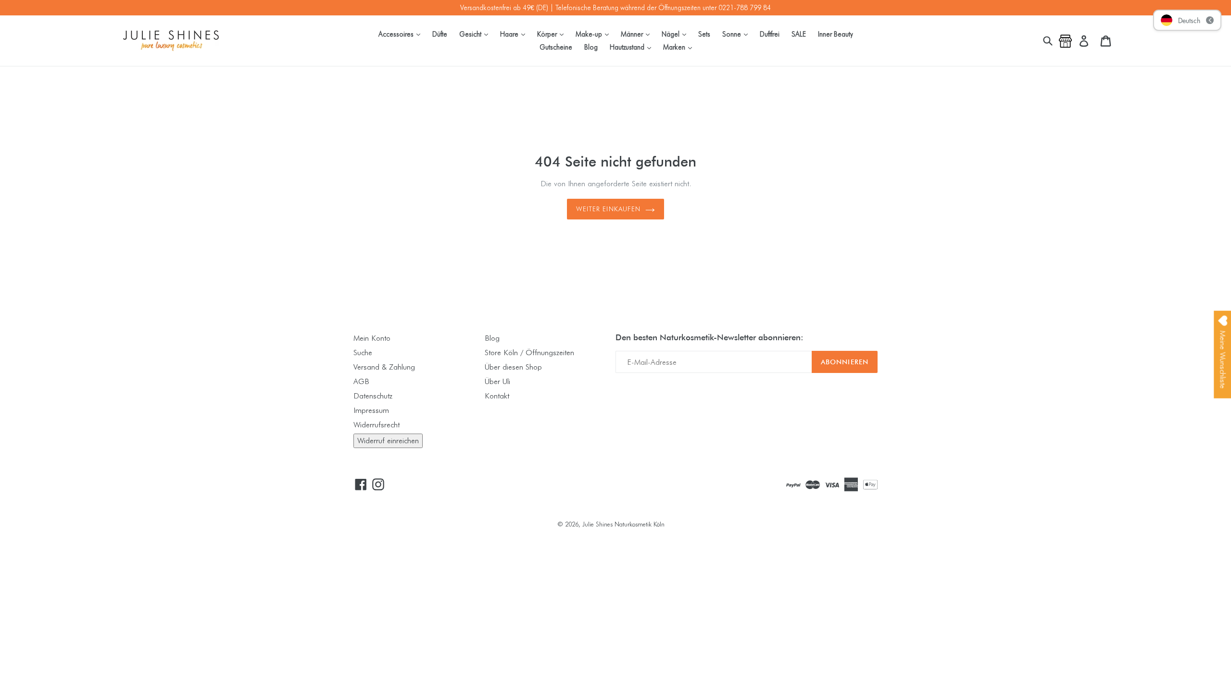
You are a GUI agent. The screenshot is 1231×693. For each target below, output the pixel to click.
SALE (798, 34)
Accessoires (401, 33)
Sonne (737, 33)
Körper (552, 33)
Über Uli (497, 381)
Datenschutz (372, 395)
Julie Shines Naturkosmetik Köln (623, 524)
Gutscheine (556, 47)
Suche (362, 352)
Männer (637, 33)
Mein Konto (371, 338)
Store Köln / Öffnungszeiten (529, 352)
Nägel (676, 33)
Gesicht (476, 33)
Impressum (371, 410)
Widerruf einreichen (388, 440)
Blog (591, 47)
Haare (515, 33)
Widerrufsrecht (376, 424)
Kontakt (497, 395)
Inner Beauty (835, 34)
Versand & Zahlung (384, 367)
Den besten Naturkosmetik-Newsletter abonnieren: (710, 337)
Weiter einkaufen (608, 209)
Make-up (595, 33)
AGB (361, 381)
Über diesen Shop (513, 367)
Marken (680, 46)
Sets (704, 34)
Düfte (439, 34)
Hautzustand (633, 46)
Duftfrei (769, 34)
